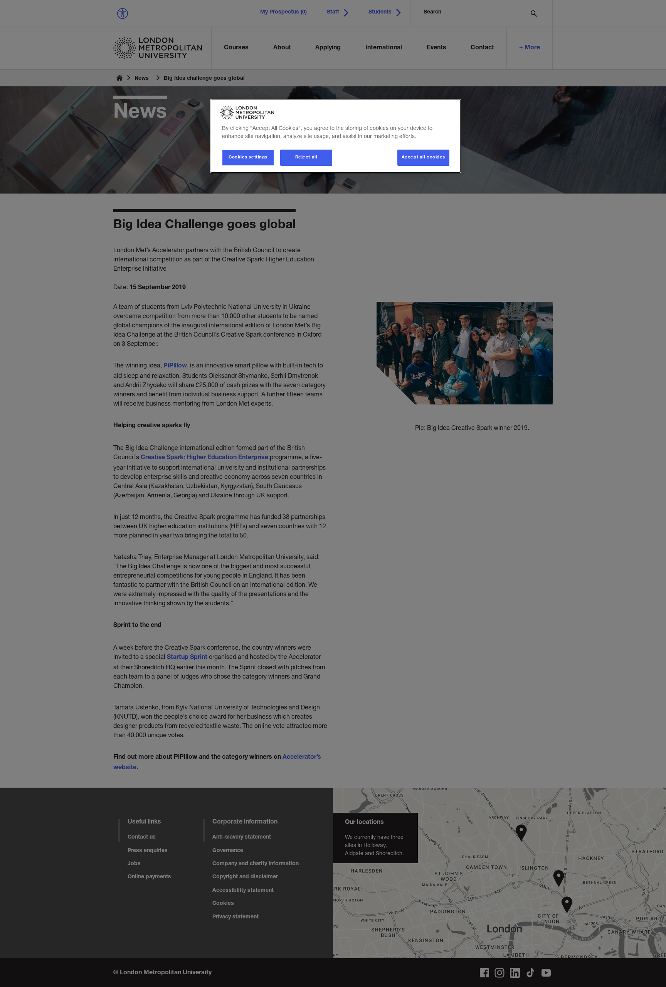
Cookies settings (248, 157)
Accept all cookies (423, 157)
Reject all (306, 157)
